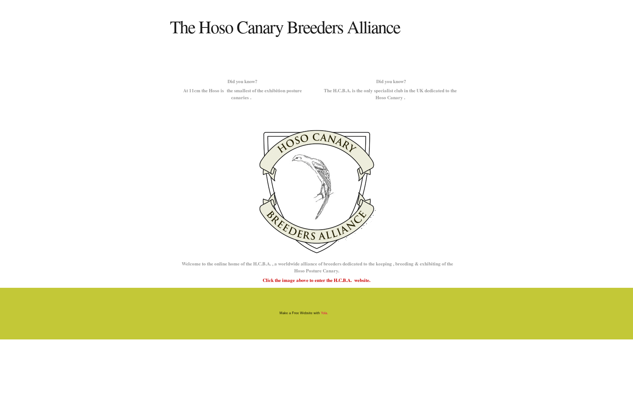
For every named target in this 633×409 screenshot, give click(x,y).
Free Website (302, 313)
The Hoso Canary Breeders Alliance (285, 26)
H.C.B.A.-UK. (177, 56)
